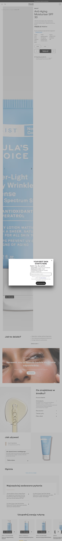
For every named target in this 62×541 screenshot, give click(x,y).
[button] (51, 260)
